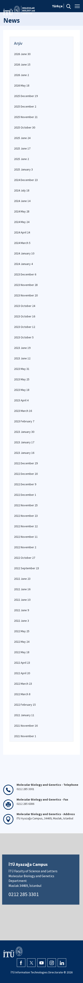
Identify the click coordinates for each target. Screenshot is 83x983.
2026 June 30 (22, 54)
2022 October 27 (24, 558)
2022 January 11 (24, 715)
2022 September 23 (26, 568)
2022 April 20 (22, 673)
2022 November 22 (26, 526)
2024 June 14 (22, 201)
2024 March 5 (22, 243)
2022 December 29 (26, 463)
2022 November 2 (25, 547)
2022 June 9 (21, 610)
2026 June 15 (22, 64)
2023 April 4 (21, 400)
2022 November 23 (26, 516)
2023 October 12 (24, 327)
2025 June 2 (21, 159)
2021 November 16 (26, 726)
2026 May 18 (21, 85)
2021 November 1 (25, 736)
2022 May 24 (21, 642)
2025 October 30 (24, 127)
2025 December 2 (25, 106)
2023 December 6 (25, 274)
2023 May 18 (21, 390)
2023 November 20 (26, 295)
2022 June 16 (22, 589)
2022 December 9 (25, 484)
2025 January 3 (23, 169)
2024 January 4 (23, 264)
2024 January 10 (24, 253)
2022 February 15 (25, 705)
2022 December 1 (25, 495)
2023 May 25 (21, 379)
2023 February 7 (24, 421)
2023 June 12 (22, 358)
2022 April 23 (22, 663)
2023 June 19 (22, 348)
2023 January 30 (24, 432)
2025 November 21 (26, 117)
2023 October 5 (24, 337)
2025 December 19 (26, 96)
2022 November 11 (26, 537)
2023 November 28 (26, 285)
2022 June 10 (22, 600)
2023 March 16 (23, 411)
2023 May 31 (21, 369)
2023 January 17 (24, 442)
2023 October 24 (24, 306)
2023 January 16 (24, 453)
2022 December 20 (26, 474)
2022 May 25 (21, 631)
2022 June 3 (21, 621)
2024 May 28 (21, 211)
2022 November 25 (26, 505)
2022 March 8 (22, 694)
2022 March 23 (23, 684)
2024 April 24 (22, 232)
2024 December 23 (26, 180)
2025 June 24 (22, 138)
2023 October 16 (24, 316)
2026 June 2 (21, 75)
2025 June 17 (22, 148)
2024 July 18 (21, 190)
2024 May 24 (21, 222)
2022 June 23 (22, 579)
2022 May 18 (21, 652)
